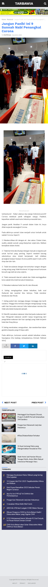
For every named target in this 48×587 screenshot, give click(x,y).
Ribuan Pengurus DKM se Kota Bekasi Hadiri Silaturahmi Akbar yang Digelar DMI (24, 513)
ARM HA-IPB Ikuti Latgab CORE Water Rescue (25, 508)
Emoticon (8, 357)
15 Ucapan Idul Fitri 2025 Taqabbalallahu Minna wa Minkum (25, 482)
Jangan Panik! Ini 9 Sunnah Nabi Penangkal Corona (21, 27)
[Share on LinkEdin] (32, 346)
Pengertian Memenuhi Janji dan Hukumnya (23, 500)
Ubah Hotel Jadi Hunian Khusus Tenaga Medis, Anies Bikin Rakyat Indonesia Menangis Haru (30, 459)
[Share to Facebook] (15, 346)
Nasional (10, 19)
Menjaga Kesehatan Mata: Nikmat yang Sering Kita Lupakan (25, 476)
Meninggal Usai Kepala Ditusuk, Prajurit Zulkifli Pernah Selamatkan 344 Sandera (30, 416)
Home (4, 19)
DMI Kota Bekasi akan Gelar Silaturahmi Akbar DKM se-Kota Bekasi (25, 525)
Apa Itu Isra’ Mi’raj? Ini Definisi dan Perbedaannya (20, 495)
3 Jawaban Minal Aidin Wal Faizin (19, 504)
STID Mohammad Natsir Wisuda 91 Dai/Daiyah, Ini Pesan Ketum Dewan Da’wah (25, 519)
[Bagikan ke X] (24, 346)
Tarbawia (24, 3)
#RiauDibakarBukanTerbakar (28, 435)
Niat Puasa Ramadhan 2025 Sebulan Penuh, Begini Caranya (23, 488)
